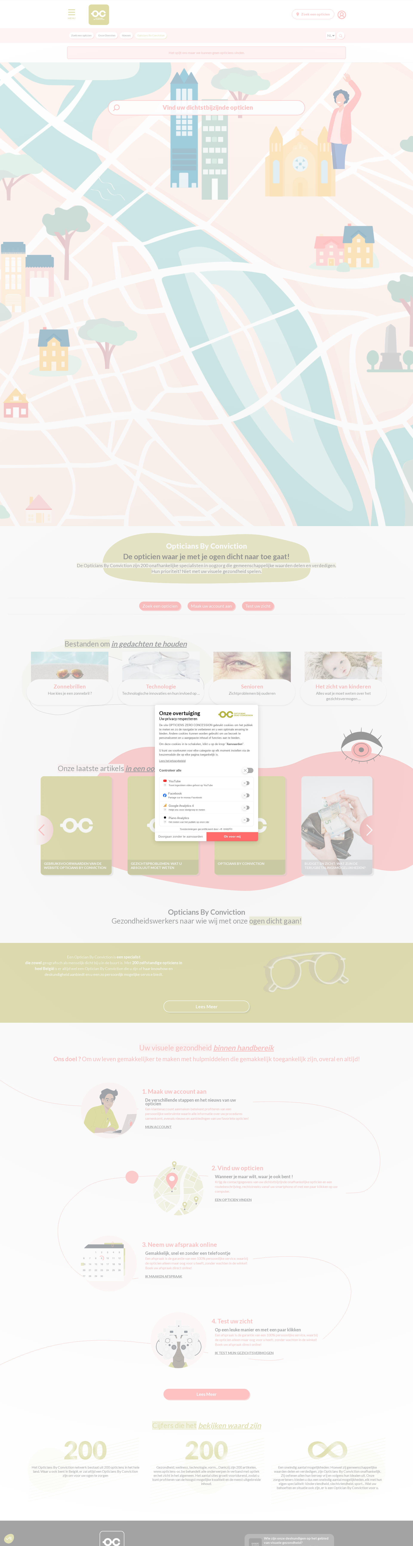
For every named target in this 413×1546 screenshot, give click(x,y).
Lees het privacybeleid (172, 760)
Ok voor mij (232, 836)
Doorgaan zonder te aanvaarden (180, 836)
